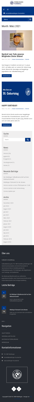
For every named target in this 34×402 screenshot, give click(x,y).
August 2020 (7, 227)
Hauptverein (6, 333)
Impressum (5, 342)
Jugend (5, 156)
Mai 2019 (6, 233)
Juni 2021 (6, 215)
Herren (5, 153)
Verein (27, 59)
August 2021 (7, 209)
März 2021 (6, 218)
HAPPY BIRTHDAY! (9, 105)
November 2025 (8, 203)
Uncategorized (7, 162)
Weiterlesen (6, 76)
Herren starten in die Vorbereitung (13, 188)
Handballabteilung (8, 336)
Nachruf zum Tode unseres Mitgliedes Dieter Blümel (13, 55)
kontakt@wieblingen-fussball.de (15, 13)
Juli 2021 (6, 212)
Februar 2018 (7, 239)
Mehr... (3, 321)
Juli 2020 (6, 230)
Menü (6, 19)
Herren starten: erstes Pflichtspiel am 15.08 (16, 185)
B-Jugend (6, 159)
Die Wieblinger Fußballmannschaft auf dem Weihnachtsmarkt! (20, 295)
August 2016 (7, 242)
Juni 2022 (6, 206)
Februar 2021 (7, 221)
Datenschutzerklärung (10, 339)
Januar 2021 (7, 224)
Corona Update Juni (9, 191)
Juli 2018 (6, 236)
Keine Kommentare (18, 59)
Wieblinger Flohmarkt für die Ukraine (14, 182)
